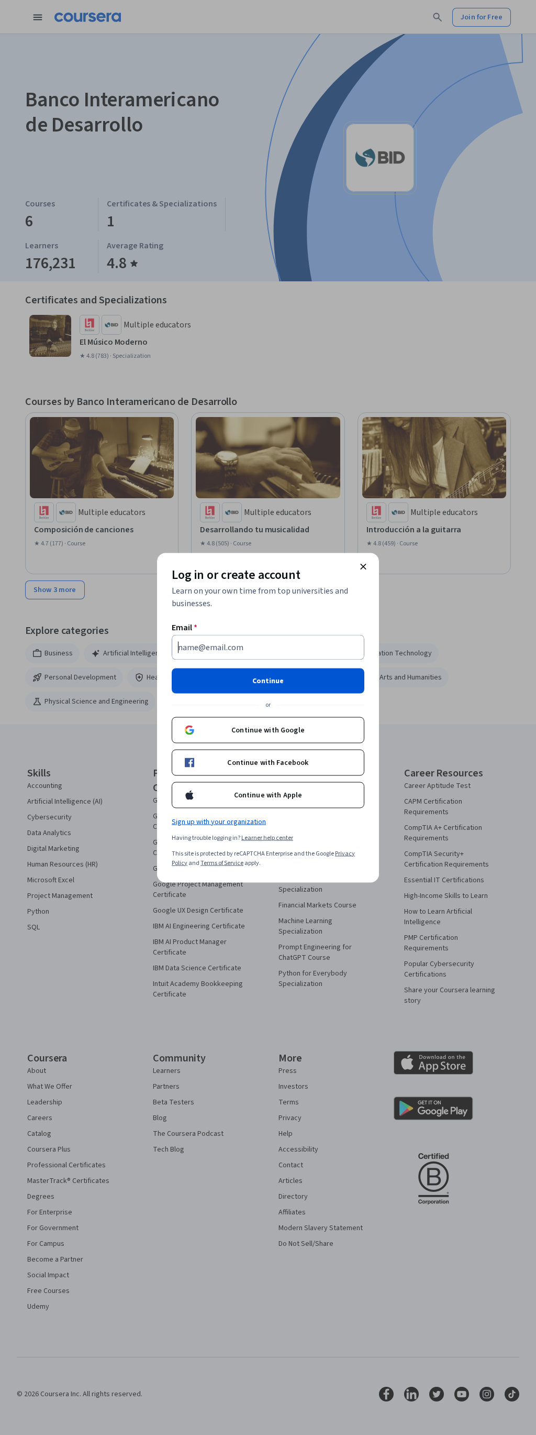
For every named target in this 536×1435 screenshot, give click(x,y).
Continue (268, 680)
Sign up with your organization (219, 821)
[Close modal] (363, 566)
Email (184, 627)
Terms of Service (221, 862)
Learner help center (267, 837)
